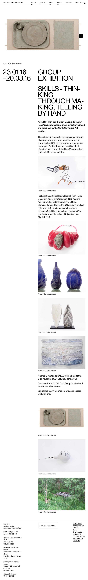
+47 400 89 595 (11, 534)
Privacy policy (79, 536)
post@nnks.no (13, 532)
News (76, 2)
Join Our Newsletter (47, 526)
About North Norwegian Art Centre (78, 526)
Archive (68, 2)
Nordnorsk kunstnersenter (13, 2)
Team (75, 530)
